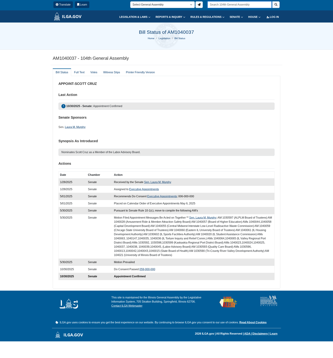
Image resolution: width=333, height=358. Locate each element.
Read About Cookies (253, 322)
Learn (274, 333)
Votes (93, 72)
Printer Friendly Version (140, 72)
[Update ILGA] (199, 4)
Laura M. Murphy (75, 127)
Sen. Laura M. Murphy (157, 182)
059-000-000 (147, 269)
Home (151, 38)
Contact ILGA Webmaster (126, 305)
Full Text (79, 72)
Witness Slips (111, 72)
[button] (132, 17)
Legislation (164, 38)
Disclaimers (260, 333)
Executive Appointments (144, 189)
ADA (247, 333)
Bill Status (62, 72)
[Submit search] (276, 4)
